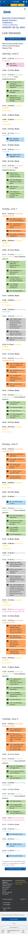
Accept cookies (14, 919)
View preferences (14, 927)
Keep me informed (7, 899)
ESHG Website (6, 4)
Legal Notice (23, 931)
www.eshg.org (18, 884)
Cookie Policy (2, 931)
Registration (14, 4)
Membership (21, 4)
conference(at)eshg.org (21, 882)
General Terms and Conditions (6, 903)
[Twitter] (23, 899)
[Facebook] (25, 899)
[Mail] (21, 899)
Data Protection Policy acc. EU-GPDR (13, 931)
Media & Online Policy (7, 909)
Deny (14, 923)
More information (6, 110)
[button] (15, 65)
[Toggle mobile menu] (25, 9)
